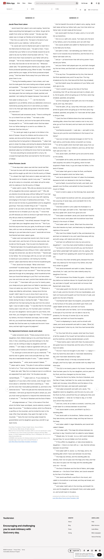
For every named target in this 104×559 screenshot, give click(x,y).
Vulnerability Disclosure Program (11, 551)
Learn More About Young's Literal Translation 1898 (66, 498)
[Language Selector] (91, 3)
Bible (18, 3)
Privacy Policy (17, 549)
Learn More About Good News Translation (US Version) (23, 441)
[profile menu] (98, 3)
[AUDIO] (80, 10)
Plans (24, 3)
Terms (23, 549)
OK (99, 554)
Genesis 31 (9, 9)
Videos (30, 3)
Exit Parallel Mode (94, 9)
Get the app (84, 3)
